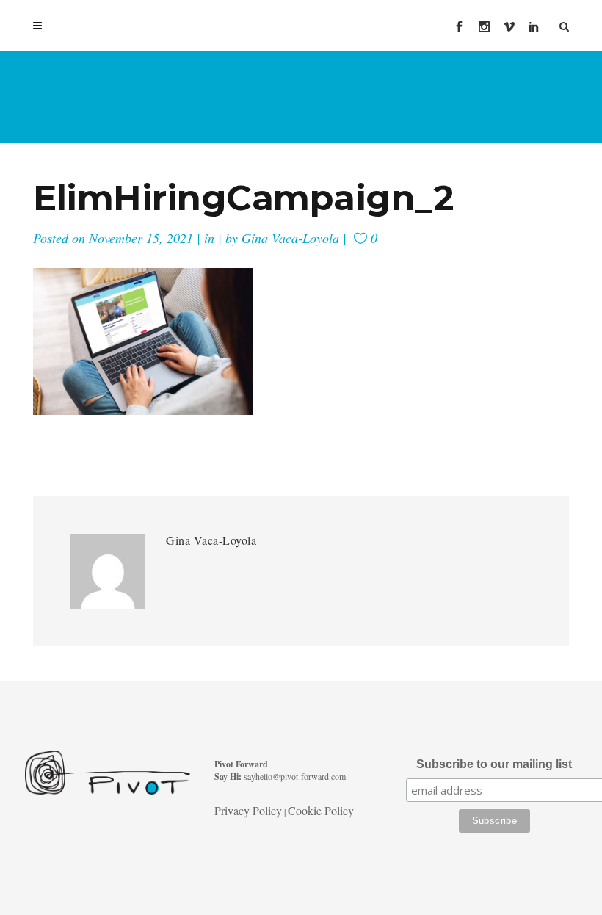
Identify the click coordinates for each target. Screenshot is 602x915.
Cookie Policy (321, 810)
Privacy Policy (248, 810)
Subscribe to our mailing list (494, 764)
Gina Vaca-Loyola (290, 238)
